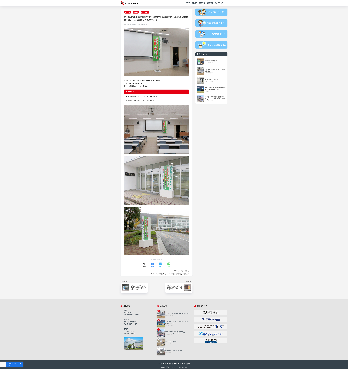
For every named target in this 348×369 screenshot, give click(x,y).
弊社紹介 (194, 3)
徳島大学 (186, 274)
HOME (188, 3)
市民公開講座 (177, 274)
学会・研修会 (185, 271)
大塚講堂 (159, 274)
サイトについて (163, 364)
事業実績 (210, 3)
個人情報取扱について (176, 364)
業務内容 (202, 3)
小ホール (167, 274)
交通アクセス (219, 3)
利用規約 (187, 364)
